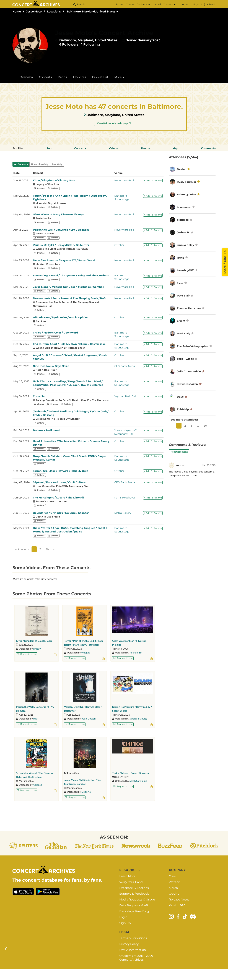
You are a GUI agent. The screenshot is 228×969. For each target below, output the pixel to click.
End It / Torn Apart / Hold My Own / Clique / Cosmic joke (69, 344)
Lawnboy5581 (185, 270)
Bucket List (100, 77)
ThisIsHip (183, 409)
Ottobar (119, 245)
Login (184, 4)
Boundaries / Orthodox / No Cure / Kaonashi (61, 512)
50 (205, 425)
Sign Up (125, 923)
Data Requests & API (134, 905)
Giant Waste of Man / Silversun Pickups (58, 214)
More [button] (118, 77)
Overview (26, 77)
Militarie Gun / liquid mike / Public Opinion (61, 317)
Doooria (86, 791)
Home (16, 11)
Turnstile (39, 396)
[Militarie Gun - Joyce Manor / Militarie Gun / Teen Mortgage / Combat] (85, 753)
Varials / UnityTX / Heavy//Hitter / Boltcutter (61, 245)
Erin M (181, 320)
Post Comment (179, 451)
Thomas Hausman (189, 308)
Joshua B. (183, 232)
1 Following (90, 44)
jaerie (180, 257)
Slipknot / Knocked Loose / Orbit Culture (59, 482)
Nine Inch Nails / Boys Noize (51, 366)
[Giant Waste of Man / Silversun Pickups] (132, 621)
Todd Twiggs (185, 358)
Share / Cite (225, 264)
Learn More (127, 876)
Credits (174, 893)
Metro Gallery (122, 512)
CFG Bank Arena (124, 366)
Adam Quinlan (186, 194)
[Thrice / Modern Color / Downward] (132, 753)
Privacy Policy (129, 944)
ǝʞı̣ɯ (180, 283)
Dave (180, 396)
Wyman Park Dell (125, 396)
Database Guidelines (134, 888)
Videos (113, 148)
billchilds (182, 219)
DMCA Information (132, 950)
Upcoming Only (39, 164)
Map (175, 148)
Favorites (79, 77)
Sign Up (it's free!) (204, 4)
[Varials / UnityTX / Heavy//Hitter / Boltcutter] (84, 687)
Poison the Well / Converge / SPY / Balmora (61, 229)
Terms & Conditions (133, 938)
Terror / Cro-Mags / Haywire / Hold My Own (60, 470)
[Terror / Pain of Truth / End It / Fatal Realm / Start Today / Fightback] (84, 621)
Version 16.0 (177, 905)
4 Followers (69, 44)
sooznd (180, 465)
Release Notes (179, 899)
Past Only (57, 164)
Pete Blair (183, 295)
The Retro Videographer (192, 346)
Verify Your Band (131, 882)
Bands (62, 77)
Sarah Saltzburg (138, 718)
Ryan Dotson (88, 718)
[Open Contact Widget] (5, 948)
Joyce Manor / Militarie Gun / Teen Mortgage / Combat (68, 286)
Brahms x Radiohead (46, 430)
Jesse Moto (34, 11)
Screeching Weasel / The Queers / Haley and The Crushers (71, 275)
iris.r (35, 718)
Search (80, 4)
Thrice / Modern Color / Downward (55, 332)
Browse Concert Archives (132, 4)
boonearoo (184, 207)
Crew (172, 876)
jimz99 (37, 648)
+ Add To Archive (153, 180)
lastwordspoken (187, 384)
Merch (173, 888)
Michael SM (135, 652)
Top (49, 148)
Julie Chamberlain (189, 371)
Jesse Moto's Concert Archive (104, 33)
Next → (50, 549)
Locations (54, 11)
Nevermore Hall (124, 180)
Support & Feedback (134, 893)
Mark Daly (183, 333)
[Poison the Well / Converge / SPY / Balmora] (36, 687)
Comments (208, 148)
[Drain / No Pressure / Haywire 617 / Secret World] (132, 687)
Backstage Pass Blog (134, 911)
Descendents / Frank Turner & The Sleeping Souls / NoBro (70, 298)
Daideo (181, 169)
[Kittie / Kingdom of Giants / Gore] (36, 621)
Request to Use (28, 654)
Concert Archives (131, 959)
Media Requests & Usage (137, 899)
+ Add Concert (164, 4)
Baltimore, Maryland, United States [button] (91, 11)
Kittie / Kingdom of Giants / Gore (54, 180)
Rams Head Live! (124, 497)
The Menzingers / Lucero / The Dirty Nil (58, 497)
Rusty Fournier (186, 181)
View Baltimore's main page (113, 123)
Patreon (174, 882)
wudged (85, 652)
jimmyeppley (185, 245)
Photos (145, 148)
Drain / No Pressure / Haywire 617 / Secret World (64, 260)
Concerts (45, 77)
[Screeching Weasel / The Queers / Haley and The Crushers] (36, 753)
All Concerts (21, 164)
